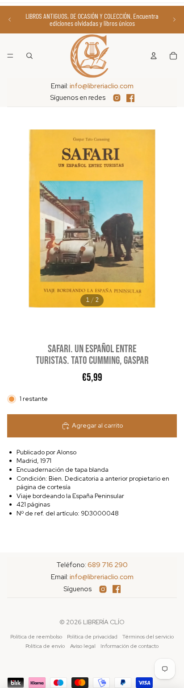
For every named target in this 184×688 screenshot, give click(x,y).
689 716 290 (108, 564)
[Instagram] (117, 98)
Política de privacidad (92, 636)
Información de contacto (129, 646)
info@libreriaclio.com (102, 86)
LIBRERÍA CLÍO (104, 622)
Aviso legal (83, 646)
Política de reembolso (36, 636)
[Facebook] (130, 98)
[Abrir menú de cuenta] (153, 56)
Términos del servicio (148, 636)
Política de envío (45, 646)
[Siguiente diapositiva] (174, 19)
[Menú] (10, 55)
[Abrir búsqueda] (29, 56)
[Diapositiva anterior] (10, 19)
